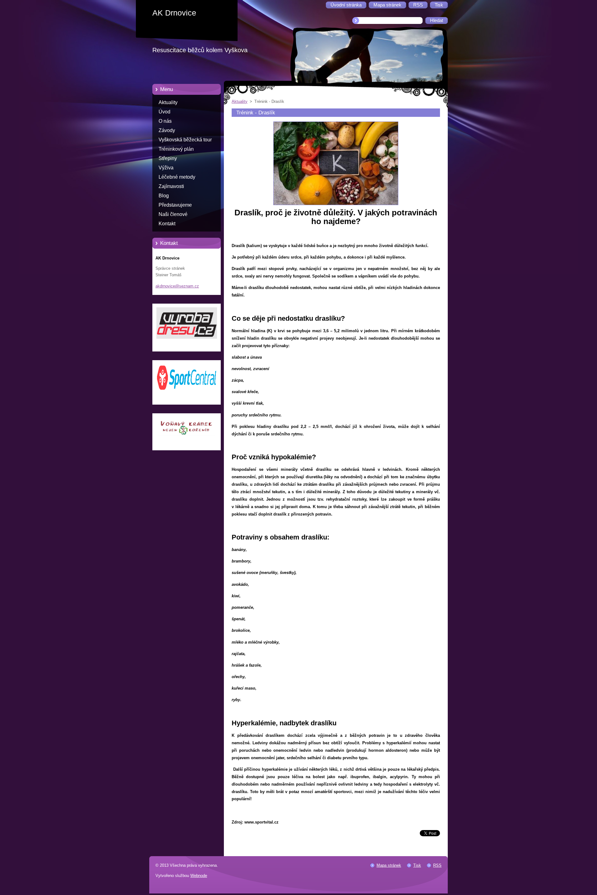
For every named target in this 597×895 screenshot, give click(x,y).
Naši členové (173, 214)
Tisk (417, 865)
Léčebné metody (177, 177)
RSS (437, 865)
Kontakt (167, 223)
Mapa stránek (389, 865)
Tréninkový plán (176, 149)
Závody (167, 130)
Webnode (198, 875)
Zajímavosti (171, 186)
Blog (164, 195)
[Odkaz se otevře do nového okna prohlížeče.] (336, 205)
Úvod (164, 111)
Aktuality (168, 102)
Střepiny (168, 158)
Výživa (166, 167)
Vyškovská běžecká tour (185, 139)
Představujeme (175, 205)
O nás (165, 121)
